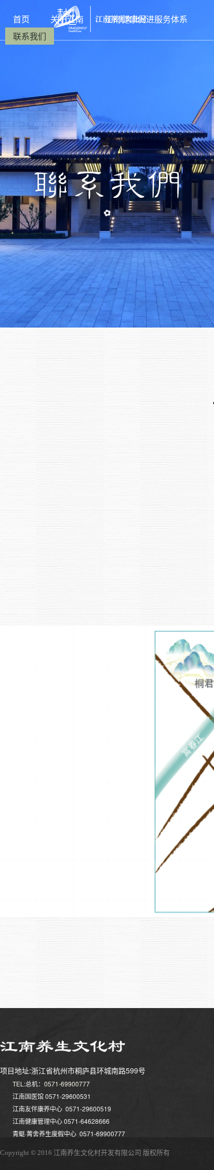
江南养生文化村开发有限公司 (97, 1153)
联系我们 (29, 36)
